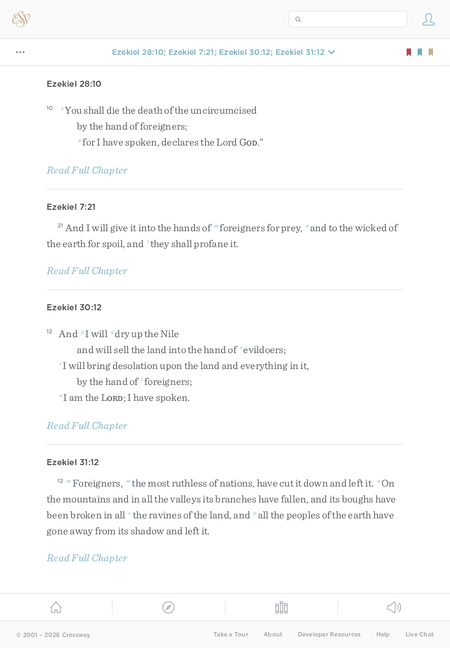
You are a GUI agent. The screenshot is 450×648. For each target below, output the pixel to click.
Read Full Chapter (87, 170)
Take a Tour (230, 634)
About (272, 634)
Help (383, 634)
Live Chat (420, 634)
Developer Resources (329, 634)
